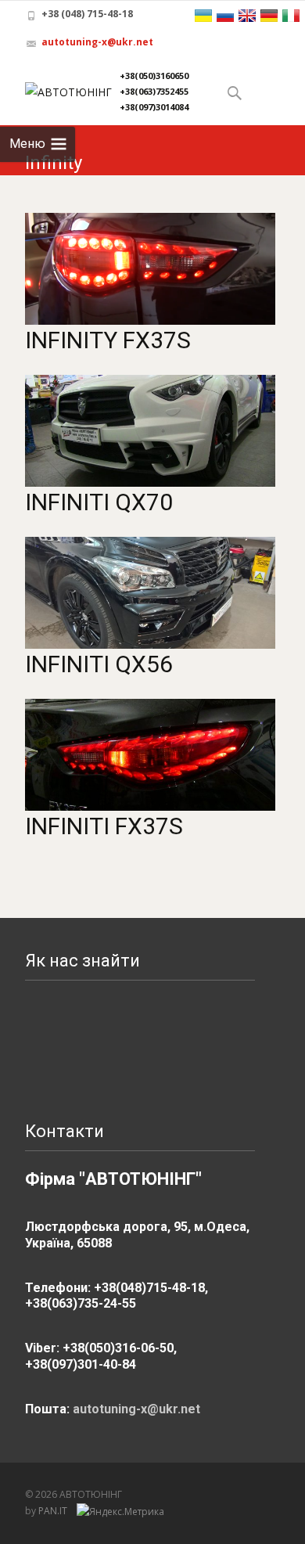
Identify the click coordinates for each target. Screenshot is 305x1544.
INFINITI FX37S (104, 826)
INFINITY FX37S (108, 340)
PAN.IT (54, 1510)
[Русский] (225, 15)
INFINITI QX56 (99, 664)
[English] (247, 15)
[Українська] (203, 15)
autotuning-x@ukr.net (97, 42)
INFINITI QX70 (99, 502)
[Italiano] (291, 15)
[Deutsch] (269, 15)
